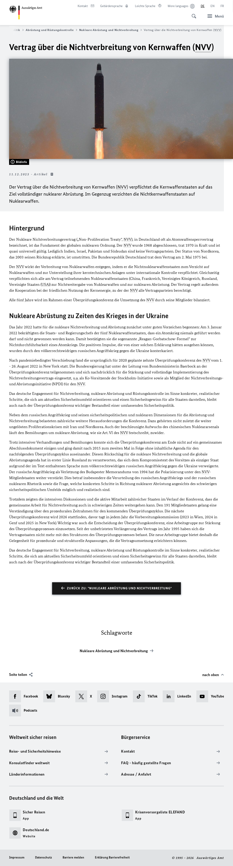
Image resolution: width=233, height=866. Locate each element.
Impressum (16, 857)
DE (203, 6)
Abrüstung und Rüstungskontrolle (50, 30)
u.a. (76, 378)
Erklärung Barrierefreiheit (112, 857)
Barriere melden (73, 857)
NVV (217, 30)
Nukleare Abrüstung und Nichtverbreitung (109, 30)
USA (45, 284)
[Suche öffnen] (192, 14)
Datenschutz (43, 857)
